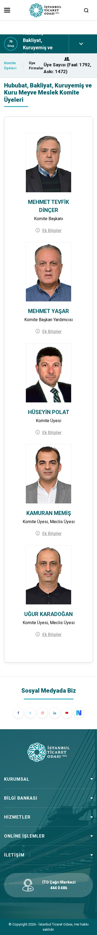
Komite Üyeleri (10, 65)
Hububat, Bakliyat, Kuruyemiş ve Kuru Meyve (38, 44)
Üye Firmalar (36, 65)
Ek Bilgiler (52, 230)
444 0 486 (58, 888)
